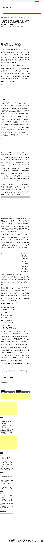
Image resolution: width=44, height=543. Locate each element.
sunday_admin (16, 26)
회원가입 (40, 1)
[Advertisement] (20, 396)
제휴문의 (24, 539)
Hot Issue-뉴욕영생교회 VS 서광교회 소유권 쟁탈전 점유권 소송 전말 (6, 489)
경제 (1, 453)
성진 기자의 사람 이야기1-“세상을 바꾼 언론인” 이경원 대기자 (23, 392)
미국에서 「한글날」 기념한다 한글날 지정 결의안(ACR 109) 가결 (8, 392)
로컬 (1, 491)
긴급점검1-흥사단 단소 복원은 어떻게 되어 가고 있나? (6, 497)
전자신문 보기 (3, 511)
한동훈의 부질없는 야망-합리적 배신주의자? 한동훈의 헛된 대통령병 (6, 427)
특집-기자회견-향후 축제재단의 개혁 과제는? (6, 507)
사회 (4, 17)
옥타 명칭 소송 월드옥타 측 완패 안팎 (6, 484)
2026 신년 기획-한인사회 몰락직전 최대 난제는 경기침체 (6, 469)
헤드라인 (22, 26)
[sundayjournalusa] (7, 6)
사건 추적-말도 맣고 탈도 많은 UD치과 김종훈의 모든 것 (6, 482)
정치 (1, 417)
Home (2, 17)
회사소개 (10, 539)
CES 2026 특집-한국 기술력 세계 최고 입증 (6, 465)
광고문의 (14, 539)
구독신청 (28, 539)
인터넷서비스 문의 (19, 539)
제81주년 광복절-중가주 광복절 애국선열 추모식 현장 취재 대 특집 (6, 501)
